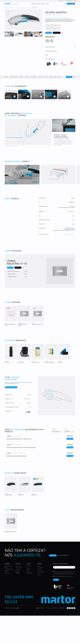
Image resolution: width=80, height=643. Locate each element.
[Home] (11, 3)
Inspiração (33, 3)
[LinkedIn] (72, 608)
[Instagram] (70, 608)
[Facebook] (68, 608)
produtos (38, 3)
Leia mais (46, 22)
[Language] (74, 1)
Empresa (47, 3)
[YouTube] (74, 608)
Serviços (42, 3)
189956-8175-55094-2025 (70, 234)
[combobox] (57, 431)
